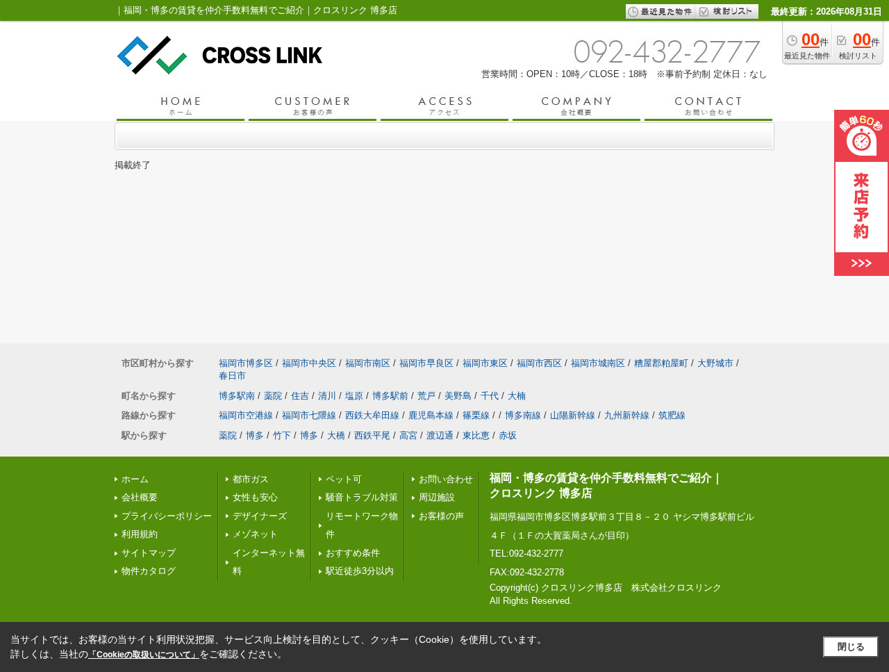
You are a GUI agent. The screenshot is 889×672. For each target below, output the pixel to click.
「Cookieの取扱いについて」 (143, 654)
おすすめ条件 (353, 553)
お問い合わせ (446, 479)
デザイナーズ (260, 516)
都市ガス (251, 479)
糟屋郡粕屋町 (661, 363)
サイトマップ (149, 553)
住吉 (300, 396)
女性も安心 (255, 497)
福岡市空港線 (246, 415)
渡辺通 (440, 435)
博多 (255, 435)
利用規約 (140, 534)
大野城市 (715, 363)
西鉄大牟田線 (372, 415)
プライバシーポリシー (167, 516)
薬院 (273, 396)
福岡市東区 (485, 363)
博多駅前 (390, 396)
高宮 (408, 435)
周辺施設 (437, 497)
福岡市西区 (539, 363)
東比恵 (476, 435)
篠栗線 (476, 415)
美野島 (458, 396)
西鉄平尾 (372, 435)
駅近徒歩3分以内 (360, 571)
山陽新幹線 (572, 415)
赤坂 (508, 435)
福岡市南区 (367, 363)
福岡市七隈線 (309, 415)
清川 (327, 396)
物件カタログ (149, 571)
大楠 (517, 396)
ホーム (135, 479)
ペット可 (344, 479)
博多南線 (523, 415)
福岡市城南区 (598, 363)
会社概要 (140, 497)
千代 (490, 396)
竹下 (282, 435)
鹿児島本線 (431, 415)
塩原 (354, 396)
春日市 (232, 375)
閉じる (851, 646)
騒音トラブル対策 (362, 497)
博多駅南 (237, 396)
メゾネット (255, 534)
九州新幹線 (626, 415)
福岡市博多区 (246, 363)
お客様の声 (441, 516)
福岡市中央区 (309, 363)
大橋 (336, 435)
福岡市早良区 (426, 363)
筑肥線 (672, 415)
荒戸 (426, 396)
